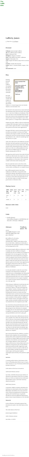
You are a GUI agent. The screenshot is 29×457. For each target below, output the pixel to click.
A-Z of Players (15, 41)
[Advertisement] (14, 21)
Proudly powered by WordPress (8, 455)
